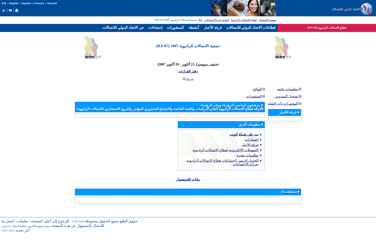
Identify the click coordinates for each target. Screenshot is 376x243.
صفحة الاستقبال (267, 20)
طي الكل (189, 79)
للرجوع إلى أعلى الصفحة (50, 221)
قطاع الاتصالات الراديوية (244, 20)
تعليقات (22, 221)
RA (200, 20)
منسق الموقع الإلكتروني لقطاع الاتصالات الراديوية (26, 226)
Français (39, 3)
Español (26, 3)
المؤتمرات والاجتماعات (216, 20)
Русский (52, 3)
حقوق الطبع (128, 221)
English (14, 3)
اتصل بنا (8, 221)
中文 (4, 3)
